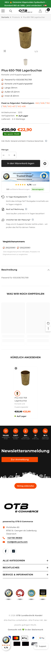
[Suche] (10, 11)
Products (16, 17)
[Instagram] (13, 551)
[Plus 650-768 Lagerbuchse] (25, 377)
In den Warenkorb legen (20, 163)
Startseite (5, 17)
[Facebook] (6, 551)
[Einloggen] (40, 10)
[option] (25, 37)
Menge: (5, 149)
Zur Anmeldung (20, 459)
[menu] (3, 11)
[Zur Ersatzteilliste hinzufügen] (44, 163)
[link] (13, 336)
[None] (17, 393)
